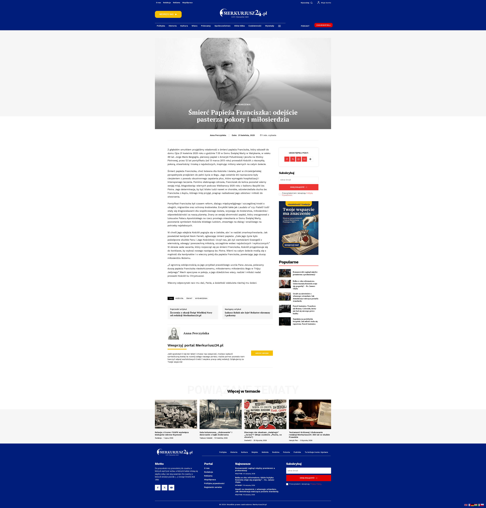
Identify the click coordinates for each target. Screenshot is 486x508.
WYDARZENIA (201, 298)
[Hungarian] (476, 505)
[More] (310, 159)
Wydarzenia (243, 105)
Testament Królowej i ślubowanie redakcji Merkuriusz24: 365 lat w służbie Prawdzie (309, 434)
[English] (466, 505)
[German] (472, 505)
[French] (469, 505)
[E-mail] (304, 159)
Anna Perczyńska (218, 135)
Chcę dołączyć (297, 187)
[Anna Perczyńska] (174, 333)
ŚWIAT (189, 298)
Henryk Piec (293, 440)
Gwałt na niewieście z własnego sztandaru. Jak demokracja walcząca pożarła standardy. (305, 297)
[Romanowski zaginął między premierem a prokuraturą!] (285, 273)
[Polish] (482, 505)
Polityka (238, 474)
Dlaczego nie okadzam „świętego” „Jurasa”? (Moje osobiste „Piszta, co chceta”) (263, 434)
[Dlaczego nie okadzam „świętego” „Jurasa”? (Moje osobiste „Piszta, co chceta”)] (265, 414)
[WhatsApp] (298, 159)
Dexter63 (247, 440)
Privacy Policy (315, 484)
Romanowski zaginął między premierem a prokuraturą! (305, 273)
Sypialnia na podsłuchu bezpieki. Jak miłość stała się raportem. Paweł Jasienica (305, 321)
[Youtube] (171, 487)
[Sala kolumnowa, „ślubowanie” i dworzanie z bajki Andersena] (221, 414)
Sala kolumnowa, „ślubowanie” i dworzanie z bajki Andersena (216, 433)
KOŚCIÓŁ (180, 298)
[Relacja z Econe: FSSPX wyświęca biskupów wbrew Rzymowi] (176, 414)
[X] (292, 159)
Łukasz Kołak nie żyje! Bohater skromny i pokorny (247, 314)
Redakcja (158, 438)
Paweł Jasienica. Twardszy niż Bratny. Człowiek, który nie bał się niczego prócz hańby (304, 310)
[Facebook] (286, 159)
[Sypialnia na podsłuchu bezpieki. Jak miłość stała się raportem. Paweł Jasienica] (285, 321)
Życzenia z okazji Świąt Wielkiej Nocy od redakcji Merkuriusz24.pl (191, 314)
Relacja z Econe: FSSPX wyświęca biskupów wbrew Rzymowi (172, 433)
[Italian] (479, 505)
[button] (307, 2)
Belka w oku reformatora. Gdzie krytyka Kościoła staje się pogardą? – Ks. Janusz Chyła (305, 285)
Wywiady (238, 485)
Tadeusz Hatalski (206, 438)
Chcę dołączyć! (307, 478)
